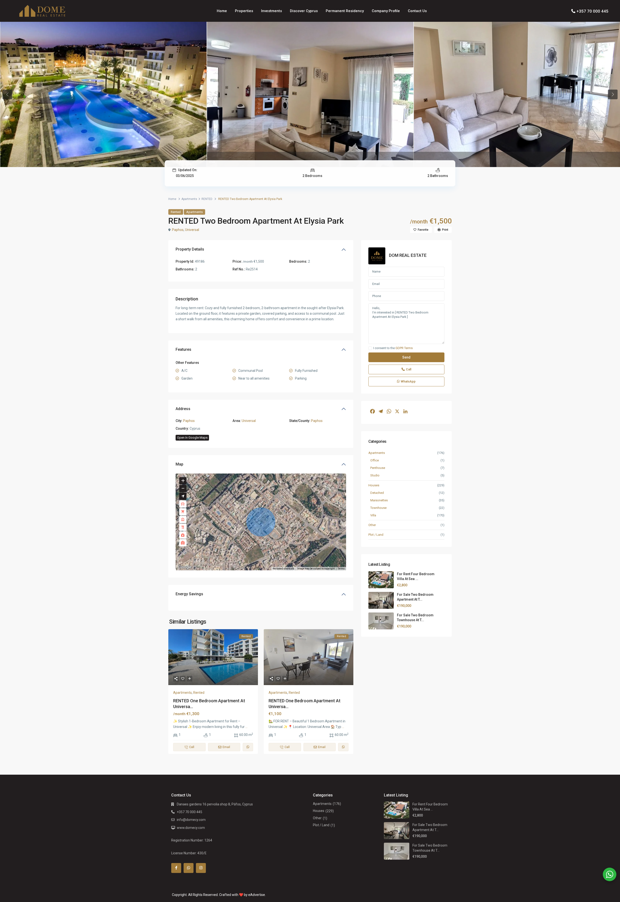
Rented (176, 212)
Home (222, 11)
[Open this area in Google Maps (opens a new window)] (185, 567)
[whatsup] (189, 868)
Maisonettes (379, 500)
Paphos (178, 230)
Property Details (190, 249)
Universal (192, 230)
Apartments (189, 199)
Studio (375, 475)
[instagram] (201, 868)
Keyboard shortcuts (283, 568)
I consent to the (393, 348)
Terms (341, 568)
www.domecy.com (191, 828)
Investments (271, 11)
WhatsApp (408, 381)
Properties (244, 11)
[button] (261, 522)
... (246, 727)
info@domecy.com (191, 820)
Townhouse (378, 508)
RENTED (207, 199)
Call (408, 369)
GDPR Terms (404, 348)
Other (372, 525)
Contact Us (417, 11)
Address (183, 408)
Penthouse (377, 468)
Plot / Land (375, 534)
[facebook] (176, 868)
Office (374, 460)
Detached (377, 493)
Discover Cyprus (304, 11)
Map (179, 464)
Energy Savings (189, 594)
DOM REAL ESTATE (407, 255)
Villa (373, 515)
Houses (373, 485)
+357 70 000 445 (592, 11)
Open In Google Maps (192, 437)
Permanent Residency (345, 11)
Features (183, 349)
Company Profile (386, 11)
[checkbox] (370, 348)
